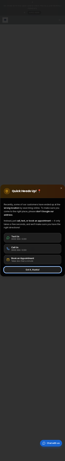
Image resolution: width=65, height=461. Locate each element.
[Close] (61, 188)
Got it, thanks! (33, 269)
